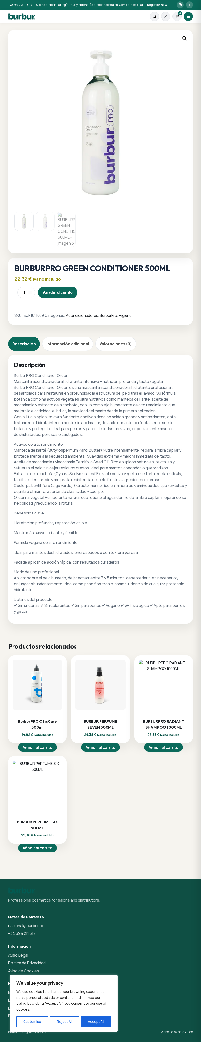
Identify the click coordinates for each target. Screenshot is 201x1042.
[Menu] (188, 16)
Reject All (64, 1021)
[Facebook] (189, 4)
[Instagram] (180, 4)
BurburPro (108, 315)
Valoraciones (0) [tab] (116, 344)
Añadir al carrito (58, 292)
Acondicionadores (82, 315)
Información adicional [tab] (67, 344)
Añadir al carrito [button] (37, 747)
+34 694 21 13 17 (20, 5)
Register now (157, 5)
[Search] (154, 16)
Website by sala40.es (177, 1032)
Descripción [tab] (24, 344)
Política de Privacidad (27, 963)
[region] (64, 1003)
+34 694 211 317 (22, 933)
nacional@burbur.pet (27, 925)
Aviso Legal (18, 955)
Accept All (96, 1021)
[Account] (165, 16)
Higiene (125, 315)
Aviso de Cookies (23, 970)
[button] (184, 38)
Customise (32, 1021)
